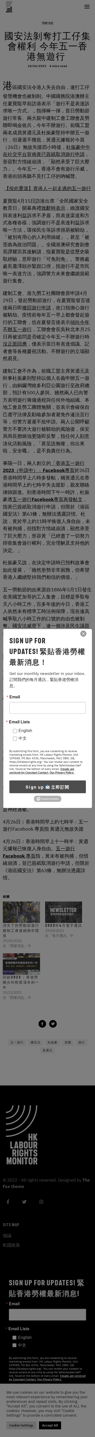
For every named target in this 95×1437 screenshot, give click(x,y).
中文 (22, 738)
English (25, 730)
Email (14, 697)
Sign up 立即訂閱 (47, 787)
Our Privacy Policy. (62, 772)
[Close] (83, 634)
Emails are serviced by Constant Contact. (41, 770)
